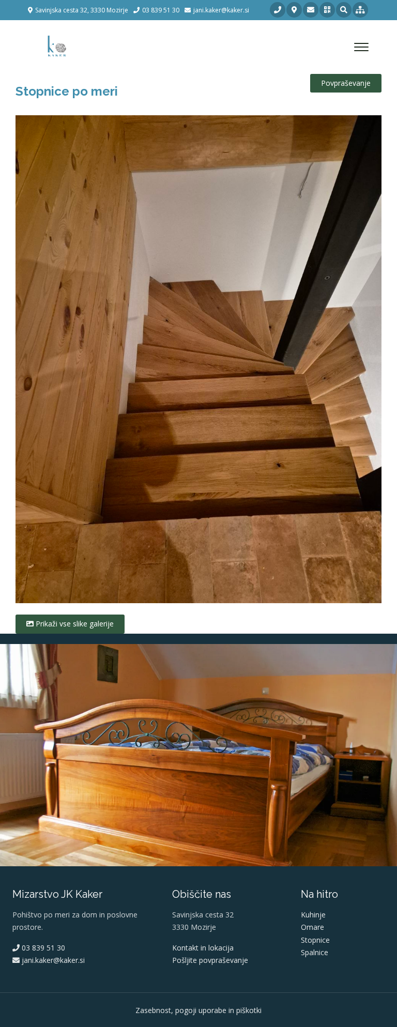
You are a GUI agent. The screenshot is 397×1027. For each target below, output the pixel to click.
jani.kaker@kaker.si (52, 960)
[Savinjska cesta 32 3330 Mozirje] (294, 10)
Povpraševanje (346, 83)
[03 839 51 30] (277, 10)
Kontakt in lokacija (203, 948)
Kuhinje (313, 914)
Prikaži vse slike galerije (74, 624)
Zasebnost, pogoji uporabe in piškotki (198, 1010)
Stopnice (315, 940)
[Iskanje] (344, 10)
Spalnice (314, 952)
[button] (327, 10)
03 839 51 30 (42, 948)
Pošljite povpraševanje (210, 960)
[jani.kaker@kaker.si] (310, 10)
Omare (312, 927)
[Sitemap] (360, 10)
